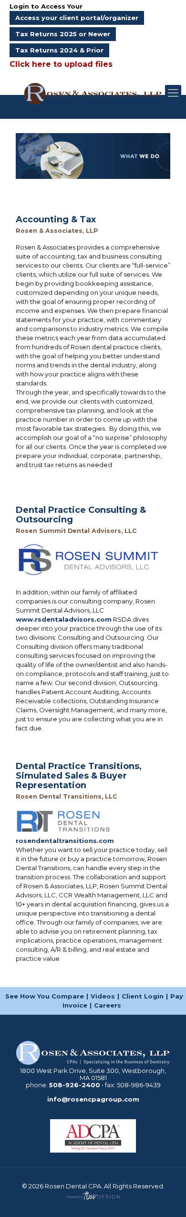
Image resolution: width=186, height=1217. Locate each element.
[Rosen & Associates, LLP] (93, 93)
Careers (107, 1005)
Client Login (143, 996)
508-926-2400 (74, 1085)
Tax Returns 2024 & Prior (59, 50)
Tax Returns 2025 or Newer (62, 34)
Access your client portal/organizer (76, 17)
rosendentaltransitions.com (65, 840)
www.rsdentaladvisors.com (64, 619)
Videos (103, 996)
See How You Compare (44, 996)
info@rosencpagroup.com (93, 1099)
